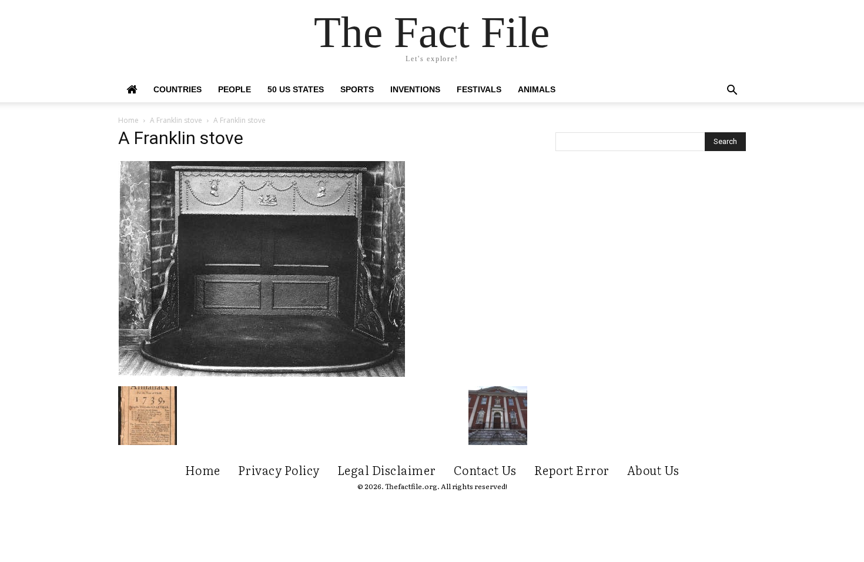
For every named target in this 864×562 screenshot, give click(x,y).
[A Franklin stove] (261, 374)
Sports (357, 89)
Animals (536, 89)
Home (128, 120)
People (234, 89)
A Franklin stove (176, 120)
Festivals (479, 89)
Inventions (415, 89)
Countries (177, 89)
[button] (732, 91)
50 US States (295, 89)
